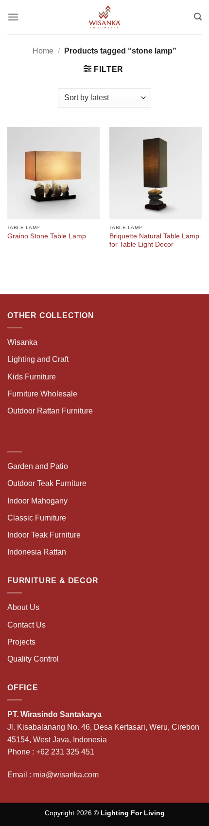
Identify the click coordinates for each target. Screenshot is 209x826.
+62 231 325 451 (65, 752)
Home (43, 51)
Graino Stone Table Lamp (46, 236)
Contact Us (26, 625)
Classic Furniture (36, 518)
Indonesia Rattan (36, 552)
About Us (23, 607)
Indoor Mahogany (37, 501)
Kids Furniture (31, 377)
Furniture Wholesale (42, 394)
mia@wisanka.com (66, 775)
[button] (13, 17)
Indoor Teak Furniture (44, 535)
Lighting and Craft (38, 359)
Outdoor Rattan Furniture (50, 411)
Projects (21, 642)
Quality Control (33, 659)
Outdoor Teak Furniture (47, 483)
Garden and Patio (37, 466)
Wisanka (23, 342)
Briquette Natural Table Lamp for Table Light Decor (154, 241)
